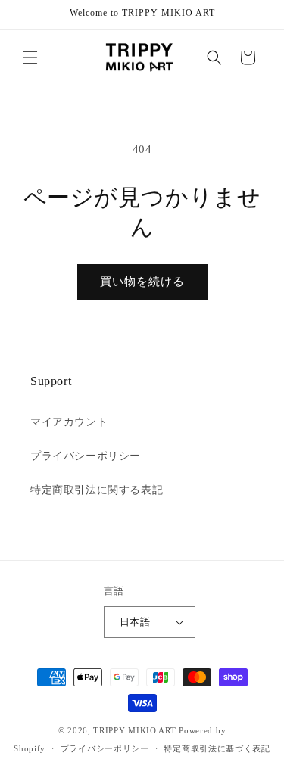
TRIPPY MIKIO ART (134, 730)
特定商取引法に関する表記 (96, 490)
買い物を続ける (142, 281)
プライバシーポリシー (85, 456)
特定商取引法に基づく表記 (217, 748)
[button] (30, 57)
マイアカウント (69, 422)
